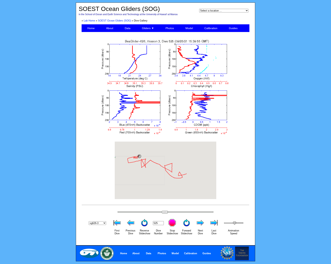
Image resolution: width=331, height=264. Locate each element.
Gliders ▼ (148, 28)
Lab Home (89, 20)
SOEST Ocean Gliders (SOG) (114, 20)
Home (91, 28)
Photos (170, 28)
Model (189, 28)
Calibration (210, 28)
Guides (233, 28)
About (109, 28)
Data (127, 28)
